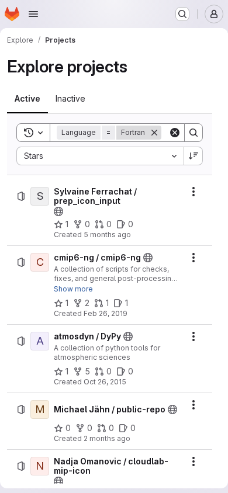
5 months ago (107, 234)
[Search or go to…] (182, 14)
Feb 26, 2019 (105, 313)
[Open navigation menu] (33, 14)
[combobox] (100, 156)
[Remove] (154, 133)
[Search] (193, 132)
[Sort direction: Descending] (193, 156)
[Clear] (175, 133)
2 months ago (107, 438)
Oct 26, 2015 (105, 381)
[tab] (27, 98)
